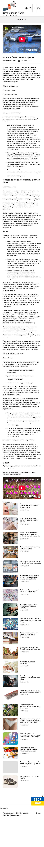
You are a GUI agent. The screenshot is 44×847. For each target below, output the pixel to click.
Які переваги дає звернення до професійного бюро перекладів (30, 562)
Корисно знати (10, 60)
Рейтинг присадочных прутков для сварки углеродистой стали (30, 691)
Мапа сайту (4, 808)
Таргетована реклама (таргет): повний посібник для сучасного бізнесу (30, 620)
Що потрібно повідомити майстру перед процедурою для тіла (29, 520)
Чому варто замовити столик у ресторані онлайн (30, 547)
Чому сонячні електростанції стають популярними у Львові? (30, 762)
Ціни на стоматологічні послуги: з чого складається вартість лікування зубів (30, 505)
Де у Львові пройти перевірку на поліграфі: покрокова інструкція (29, 606)
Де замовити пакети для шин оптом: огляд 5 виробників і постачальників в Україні (29, 577)
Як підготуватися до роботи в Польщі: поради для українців (30, 648)
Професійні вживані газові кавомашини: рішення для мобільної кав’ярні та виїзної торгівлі (29, 535)
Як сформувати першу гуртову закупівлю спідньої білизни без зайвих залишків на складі (30, 720)
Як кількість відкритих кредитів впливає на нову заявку (30, 590)
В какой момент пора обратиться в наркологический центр (30, 677)
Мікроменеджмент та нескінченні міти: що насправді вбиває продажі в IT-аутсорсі (30, 735)
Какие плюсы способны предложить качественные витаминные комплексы (28, 749)
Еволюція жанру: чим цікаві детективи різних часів (29, 633)
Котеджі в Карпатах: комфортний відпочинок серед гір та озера (30, 706)
